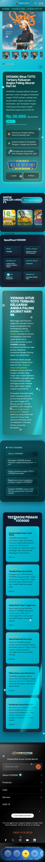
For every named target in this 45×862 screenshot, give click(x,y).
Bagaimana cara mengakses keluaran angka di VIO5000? (20, 481)
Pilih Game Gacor (32, 200)
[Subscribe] (38, 766)
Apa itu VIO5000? (15, 454)
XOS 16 (6, 804)
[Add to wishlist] (40, 12)
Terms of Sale (9, 233)
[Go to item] (6, 55)
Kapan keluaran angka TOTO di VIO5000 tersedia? (21, 472)
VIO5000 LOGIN (18, 9)
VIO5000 (5, 9)
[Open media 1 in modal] (38, 46)
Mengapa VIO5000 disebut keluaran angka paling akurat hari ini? (22, 462)
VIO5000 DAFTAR (34, 9)
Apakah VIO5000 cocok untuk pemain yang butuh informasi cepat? (21, 491)
